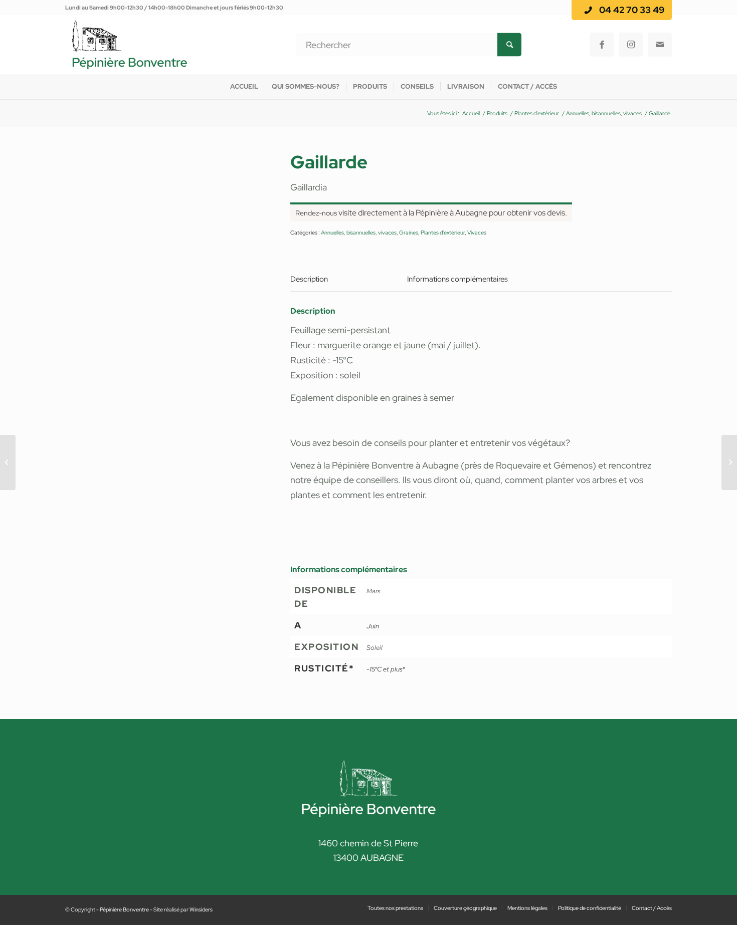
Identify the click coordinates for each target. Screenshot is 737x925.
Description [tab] (309, 279)
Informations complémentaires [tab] (457, 279)
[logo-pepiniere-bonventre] (129, 44)
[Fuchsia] (8, 462)
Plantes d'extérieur (443, 232)
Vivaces (476, 232)
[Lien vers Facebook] (602, 45)
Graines (408, 232)
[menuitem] (244, 86)
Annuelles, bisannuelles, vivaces (359, 232)
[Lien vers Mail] (660, 45)
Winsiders (201, 909)
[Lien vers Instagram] (631, 45)
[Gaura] (729, 462)
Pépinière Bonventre (124, 909)
